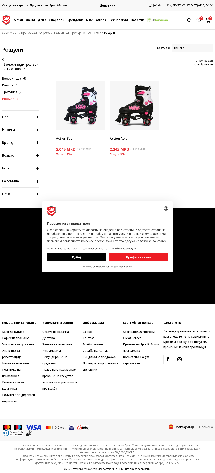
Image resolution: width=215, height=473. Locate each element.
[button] (24, 20)
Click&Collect (132, 338)
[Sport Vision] (6, 19)
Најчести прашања (15, 338)
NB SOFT (117, 469)
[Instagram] (179, 359)
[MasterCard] (7, 427)
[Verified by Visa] (71, 427)
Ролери (10, 85)
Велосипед (14, 78)
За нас (87, 332)
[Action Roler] (134, 105)
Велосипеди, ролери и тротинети (77, 33)
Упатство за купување (18, 344)
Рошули (10, 98)
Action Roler (119, 138)
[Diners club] (13, 432)
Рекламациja (51, 351)
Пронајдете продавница (100, 363)
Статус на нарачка (55, 332)
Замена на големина (57, 344)
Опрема (45, 33)
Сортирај (163, 48)
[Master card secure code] (55, 427)
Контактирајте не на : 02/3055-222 (133, 5)
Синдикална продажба (99, 357)
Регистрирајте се (200, 5)
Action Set (64, 138)
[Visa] (33, 427)
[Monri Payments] (83, 427)
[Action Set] (80, 105)
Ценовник (90, 370)
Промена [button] (206, 427)
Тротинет (12, 92)
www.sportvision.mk (85, 469)
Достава (48, 338)
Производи (29, 33)
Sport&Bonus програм (139, 332)
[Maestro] (18, 427)
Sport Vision (10, 33)
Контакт (89, 338)
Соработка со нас (95, 351)
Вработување (93, 344)
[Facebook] (168, 359)
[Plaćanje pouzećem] (29, 432)
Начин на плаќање (15, 363)
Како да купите (13, 332)
